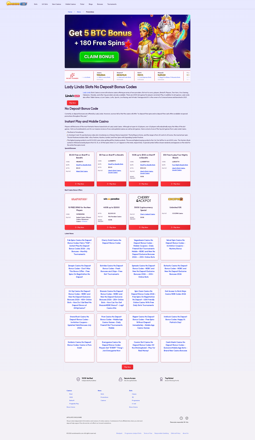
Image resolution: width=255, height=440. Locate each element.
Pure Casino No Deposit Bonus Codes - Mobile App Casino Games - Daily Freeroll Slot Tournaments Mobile (111, 322)
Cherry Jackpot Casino (147, 214)
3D (133, 397)
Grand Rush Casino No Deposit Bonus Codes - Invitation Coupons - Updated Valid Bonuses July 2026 (79, 322)
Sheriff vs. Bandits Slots (83, 165)
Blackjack (119, 433)
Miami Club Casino (82, 171)
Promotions (104, 397)
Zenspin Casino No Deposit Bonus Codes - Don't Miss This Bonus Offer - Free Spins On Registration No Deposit (79, 271)
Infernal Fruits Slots (119, 77)
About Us (185, 433)
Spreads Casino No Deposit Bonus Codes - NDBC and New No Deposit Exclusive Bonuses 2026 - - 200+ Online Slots (143, 271)
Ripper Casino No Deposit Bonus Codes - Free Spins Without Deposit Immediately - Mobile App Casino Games (143, 322)
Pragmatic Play (74, 404)
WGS (71, 397)
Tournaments (111, 4)
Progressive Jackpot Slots (133, 433)
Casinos (69, 391)
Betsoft (71, 400)
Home (70, 12)
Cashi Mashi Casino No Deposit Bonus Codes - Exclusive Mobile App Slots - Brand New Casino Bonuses (175, 346)
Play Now (72, 103)
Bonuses (100, 4)
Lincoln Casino (113, 172)
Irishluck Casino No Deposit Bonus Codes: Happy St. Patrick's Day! (175, 319)
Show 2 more (71, 407)
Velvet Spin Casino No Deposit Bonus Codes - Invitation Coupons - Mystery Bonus (175, 244)
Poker (82, 4)
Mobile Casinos (70, 4)
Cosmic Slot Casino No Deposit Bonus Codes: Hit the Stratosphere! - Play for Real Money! (143, 346)
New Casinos (56, 4)
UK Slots (45, 4)
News (79, 12)
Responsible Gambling (162, 433)
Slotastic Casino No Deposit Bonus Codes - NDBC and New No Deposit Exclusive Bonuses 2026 (175, 269)
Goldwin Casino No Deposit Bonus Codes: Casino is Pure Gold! (79, 345)
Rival (70, 394)
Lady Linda (86, 92)
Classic (134, 394)
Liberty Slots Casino (114, 170)
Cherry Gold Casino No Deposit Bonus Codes (111, 241)
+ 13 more (84, 221)
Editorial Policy (175, 433)
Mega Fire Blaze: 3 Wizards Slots (164, 77)
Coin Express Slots (139, 77)
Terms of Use (148, 433)
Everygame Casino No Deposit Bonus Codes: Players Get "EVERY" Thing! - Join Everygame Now (111, 346)
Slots (35, 4)
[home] (16, 7)
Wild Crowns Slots (98, 77)
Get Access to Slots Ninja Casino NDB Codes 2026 (175, 292)
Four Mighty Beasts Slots (180, 165)
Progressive (136, 400)
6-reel (134, 404)
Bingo (91, 4)
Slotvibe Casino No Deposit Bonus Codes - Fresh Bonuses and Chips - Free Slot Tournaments (111, 269)
